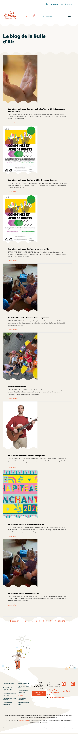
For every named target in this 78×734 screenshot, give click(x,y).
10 (55, 621)
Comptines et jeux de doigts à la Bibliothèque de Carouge (32, 180)
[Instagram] (73, 684)
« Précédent (14, 621)
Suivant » (62, 621)
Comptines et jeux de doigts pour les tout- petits (28, 249)
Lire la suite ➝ (12, 123)
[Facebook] (64, 684)
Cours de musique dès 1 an (8, 684)
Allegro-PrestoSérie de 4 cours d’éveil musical (8, 689)
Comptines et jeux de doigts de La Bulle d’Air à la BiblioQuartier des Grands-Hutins (36, 110)
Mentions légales (24, 720)
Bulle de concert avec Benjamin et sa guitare (26, 455)
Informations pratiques (22, 699)
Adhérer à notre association (23, 692)
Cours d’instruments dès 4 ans (9, 695)
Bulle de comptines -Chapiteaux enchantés (26, 524)
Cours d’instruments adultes (9, 699)
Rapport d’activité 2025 (23, 703)
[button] (69, 16)
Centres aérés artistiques (7, 703)
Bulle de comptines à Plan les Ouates (23, 593)
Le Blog (20, 695)
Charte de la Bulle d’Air (23, 687)
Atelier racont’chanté (17, 386)
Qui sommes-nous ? (24, 683)
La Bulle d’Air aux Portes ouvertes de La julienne (28, 317)
